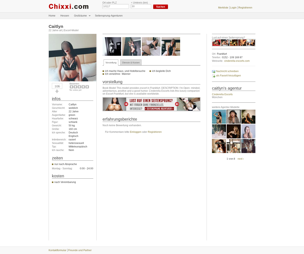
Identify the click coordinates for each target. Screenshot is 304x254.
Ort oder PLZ (109, 2)
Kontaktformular (57, 250)
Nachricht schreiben (227, 71)
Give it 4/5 (83, 87)
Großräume (79, 15)
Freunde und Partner (80, 250)
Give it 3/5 (79, 87)
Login (233, 7)
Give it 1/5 (71, 87)
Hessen (64, 15)
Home (52, 15)
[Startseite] (72, 6)
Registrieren (245, 7)
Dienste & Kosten (131, 62)
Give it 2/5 (75, 87)
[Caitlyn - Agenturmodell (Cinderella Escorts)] (72, 80)
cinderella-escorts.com (237, 60)
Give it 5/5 (87, 87)
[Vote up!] (57, 91)
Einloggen (135, 132)
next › (241, 158)
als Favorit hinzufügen (228, 75)
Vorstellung (110, 62)
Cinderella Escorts (222, 94)
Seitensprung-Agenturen (109, 15)
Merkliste (223, 7)
